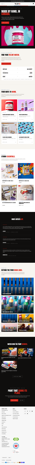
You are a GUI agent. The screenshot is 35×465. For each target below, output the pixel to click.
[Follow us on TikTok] (25, 413)
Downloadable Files (5, 410)
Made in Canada (15, 418)
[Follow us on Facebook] (25, 411)
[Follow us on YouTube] (32, 411)
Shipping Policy (4, 432)
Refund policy (4, 428)
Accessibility (4, 433)
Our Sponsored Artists (16, 415)
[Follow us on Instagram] (27, 411)
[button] (17, 456)
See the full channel (17, 376)
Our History (14, 410)
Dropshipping (4, 418)
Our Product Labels (16, 413)
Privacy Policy (4, 430)
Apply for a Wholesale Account (6, 415)
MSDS (3, 423)
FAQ (2, 425)
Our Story (21, 400)
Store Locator (4, 413)
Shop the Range (5, 22)
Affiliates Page (4, 420)
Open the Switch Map (6, 63)
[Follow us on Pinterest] (30, 411)
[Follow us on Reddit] (27, 413)
